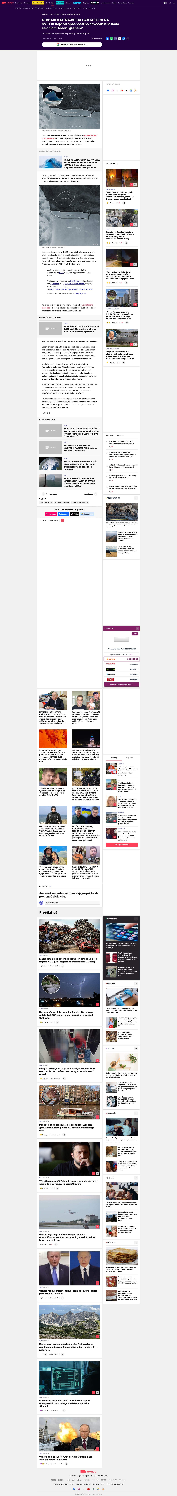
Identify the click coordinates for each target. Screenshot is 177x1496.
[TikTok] (126, 90)
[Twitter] (117, 90)
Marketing (57, 1484)
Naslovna (45, 14)
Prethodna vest (51, 494)
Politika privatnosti (117, 1484)
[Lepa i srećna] (87, 1480)
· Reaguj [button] (111, 203)
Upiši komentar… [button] (52, 903)
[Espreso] (60, 1480)
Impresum (64, 1484)
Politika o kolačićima (98, 1484)
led (41, 502)
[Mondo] (8, 3)
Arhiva (108, 1484)
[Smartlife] (95, 1480)
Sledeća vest (88, 494)
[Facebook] (108, 90)
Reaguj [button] (44, 520)
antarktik (49, 502)
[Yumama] (113, 1480)
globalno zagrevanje (79, 502)
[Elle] (68, 1480)
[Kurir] (53, 1480)
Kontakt (71, 1484)
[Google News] (131, 90)
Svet (57, 14)
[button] (96, 38)
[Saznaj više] (136, 498)
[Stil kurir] (73, 1480)
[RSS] (135, 90)
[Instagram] (112, 90)
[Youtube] (121, 90)
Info (51, 14)
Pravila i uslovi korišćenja (83, 1484)
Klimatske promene (62, 502)
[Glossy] (79, 1480)
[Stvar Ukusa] (122, 1480)
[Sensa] (103, 1480)
